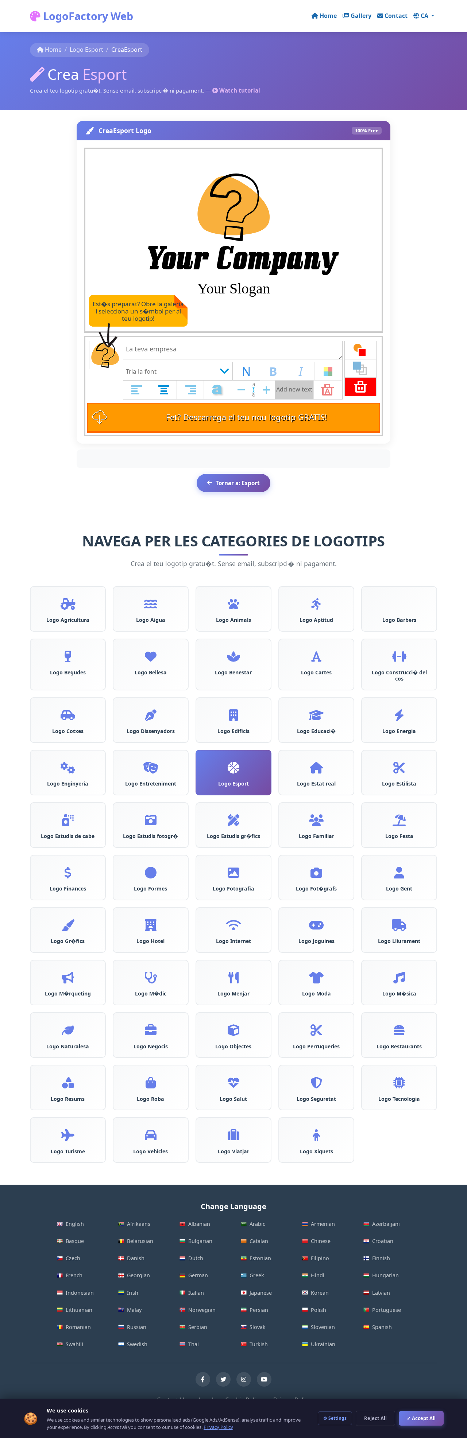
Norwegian (202, 1309)
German (198, 1275)
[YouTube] (264, 1379)
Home (328, 16)
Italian (196, 1292)
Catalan (259, 1241)
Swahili (74, 1344)
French (74, 1275)
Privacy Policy (218, 1427)
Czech (73, 1258)
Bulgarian (200, 1241)
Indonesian (80, 1292)
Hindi (317, 1275)
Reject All (375, 1418)
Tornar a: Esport (238, 483)
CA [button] (425, 16)
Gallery (361, 16)
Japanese (261, 1292)
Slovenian (323, 1327)
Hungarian (385, 1275)
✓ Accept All (421, 1418)
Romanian (78, 1327)
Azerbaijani (386, 1223)
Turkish (259, 1344)
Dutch (195, 1258)
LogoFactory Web (86, 16)
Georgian (138, 1275)
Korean (320, 1292)
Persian (259, 1309)
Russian (136, 1327)
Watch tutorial (239, 90)
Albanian (199, 1223)
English (75, 1223)
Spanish (382, 1327)
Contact (396, 16)
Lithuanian (79, 1309)
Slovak (258, 1327)
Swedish (137, 1344)
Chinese (321, 1241)
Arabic (257, 1223)
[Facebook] (203, 1379)
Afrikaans (138, 1223)
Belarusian (140, 1241)
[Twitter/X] (223, 1379)
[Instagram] (243, 1379)
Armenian (323, 1223)
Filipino (320, 1258)
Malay (134, 1309)
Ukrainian (323, 1344)
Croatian (382, 1241)
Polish (318, 1309)
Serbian (197, 1327)
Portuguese (386, 1309)
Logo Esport (86, 50)
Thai (193, 1344)
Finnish (381, 1258)
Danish (135, 1258)
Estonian (260, 1258)
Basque (75, 1241)
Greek (257, 1275)
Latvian (381, 1292)
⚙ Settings (335, 1418)
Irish (132, 1292)
